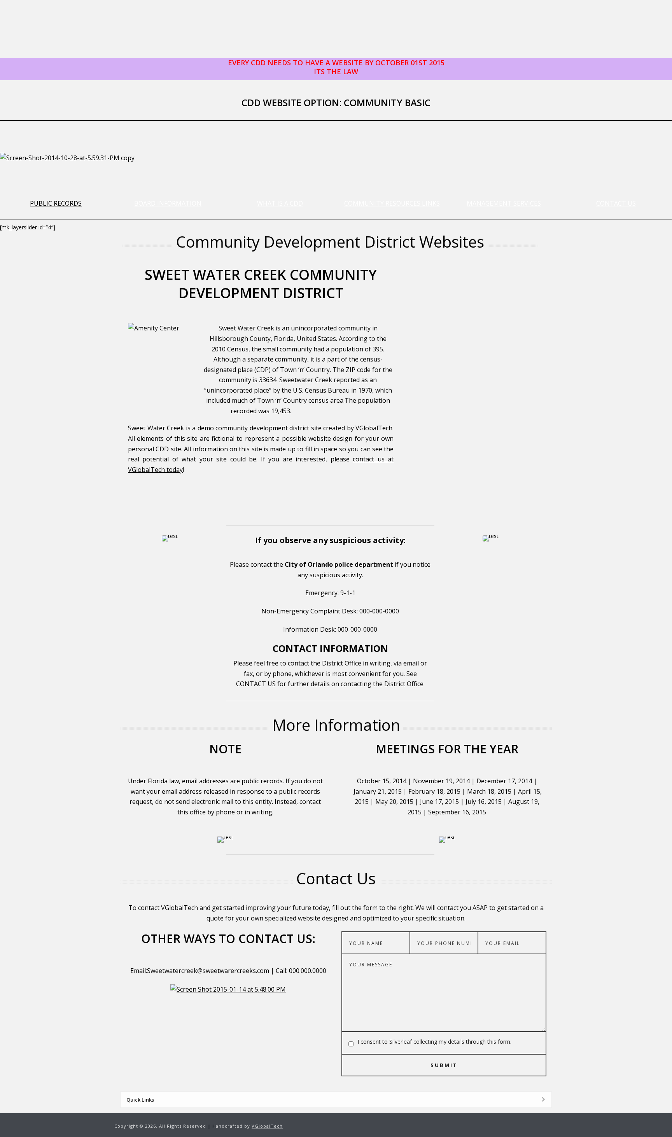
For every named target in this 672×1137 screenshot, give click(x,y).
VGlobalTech (267, 1126)
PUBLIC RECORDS (56, 203)
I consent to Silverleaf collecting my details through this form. (434, 1041)
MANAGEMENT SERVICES (504, 203)
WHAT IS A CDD (280, 203)
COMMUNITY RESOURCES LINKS (392, 203)
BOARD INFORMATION (167, 203)
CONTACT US (616, 203)
